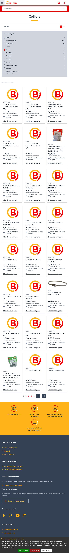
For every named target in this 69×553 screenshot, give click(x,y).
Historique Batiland (10, 448)
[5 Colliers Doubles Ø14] (57, 360)
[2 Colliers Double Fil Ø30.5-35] (35, 286)
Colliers (8, 50)
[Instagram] (11, 515)
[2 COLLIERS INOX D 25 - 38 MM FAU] (35, 213)
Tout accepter (23, 550)
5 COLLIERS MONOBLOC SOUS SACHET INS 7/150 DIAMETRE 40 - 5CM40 (11, 375)
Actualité (6, 451)
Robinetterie (9, 43)
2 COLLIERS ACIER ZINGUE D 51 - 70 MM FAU (33, 146)
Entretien (8, 62)
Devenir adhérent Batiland (12, 469)
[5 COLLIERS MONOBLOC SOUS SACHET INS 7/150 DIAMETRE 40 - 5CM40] (13, 361)
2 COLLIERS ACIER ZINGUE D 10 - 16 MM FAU (10, 107)
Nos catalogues (9, 454)
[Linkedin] (25, 515)
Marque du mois (9, 533)
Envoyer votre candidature (12, 485)
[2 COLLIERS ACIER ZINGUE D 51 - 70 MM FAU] (35, 134)
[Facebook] (4, 515)
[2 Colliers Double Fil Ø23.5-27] (57, 249)
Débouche (9, 59)
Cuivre (8, 46)
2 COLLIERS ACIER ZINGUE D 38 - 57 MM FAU (55, 107)
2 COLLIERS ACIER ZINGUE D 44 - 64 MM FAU (10, 146)
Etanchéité (9, 53)
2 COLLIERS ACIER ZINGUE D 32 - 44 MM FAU (33, 107)
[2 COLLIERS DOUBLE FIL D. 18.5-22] (13, 176)
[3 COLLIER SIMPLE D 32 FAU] (13, 323)
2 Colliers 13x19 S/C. (10, 259)
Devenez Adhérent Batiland (12, 466)
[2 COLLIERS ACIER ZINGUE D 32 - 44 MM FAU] (35, 94)
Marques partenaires (10, 529)
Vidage (8, 37)
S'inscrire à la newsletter (16, 501)
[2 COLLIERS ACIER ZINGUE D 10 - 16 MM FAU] (13, 94)
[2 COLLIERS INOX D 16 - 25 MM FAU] (57, 176)
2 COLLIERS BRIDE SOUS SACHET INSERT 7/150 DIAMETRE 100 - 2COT (56, 149)
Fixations (8, 56)
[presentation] (2, 2)
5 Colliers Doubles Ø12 (33, 370)
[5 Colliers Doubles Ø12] (35, 360)
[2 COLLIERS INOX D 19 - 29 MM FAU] (13, 213)
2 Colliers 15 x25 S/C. (33, 259)
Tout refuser (35, 550)
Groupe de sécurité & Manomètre (12, 72)
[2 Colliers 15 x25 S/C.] (35, 249)
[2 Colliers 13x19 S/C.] (13, 249)
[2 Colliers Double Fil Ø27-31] (13, 286)
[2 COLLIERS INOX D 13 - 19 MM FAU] (35, 176)
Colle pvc (9, 68)
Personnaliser (46, 550)
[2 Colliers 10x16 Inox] (57, 213)
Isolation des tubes (11, 65)
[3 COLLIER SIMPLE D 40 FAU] (35, 323)
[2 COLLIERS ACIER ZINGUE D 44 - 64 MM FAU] (13, 134)
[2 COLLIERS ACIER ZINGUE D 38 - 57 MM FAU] (57, 94)
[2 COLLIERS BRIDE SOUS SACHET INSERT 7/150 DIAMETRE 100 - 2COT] (57, 135)
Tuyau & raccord (11, 40)
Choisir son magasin (10, 121)
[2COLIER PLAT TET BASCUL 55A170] (57, 284)
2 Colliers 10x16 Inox (55, 223)
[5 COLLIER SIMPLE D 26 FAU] (57, 323)
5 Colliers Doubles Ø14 (56, 370)
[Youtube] (18, 515)
